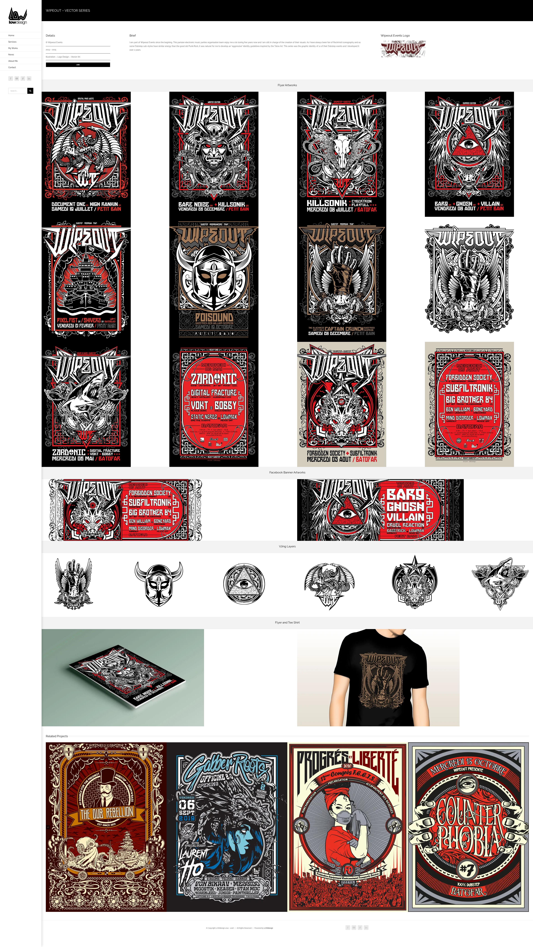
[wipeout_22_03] (469, 343)
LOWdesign (268, 928)
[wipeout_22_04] (341, 343)
